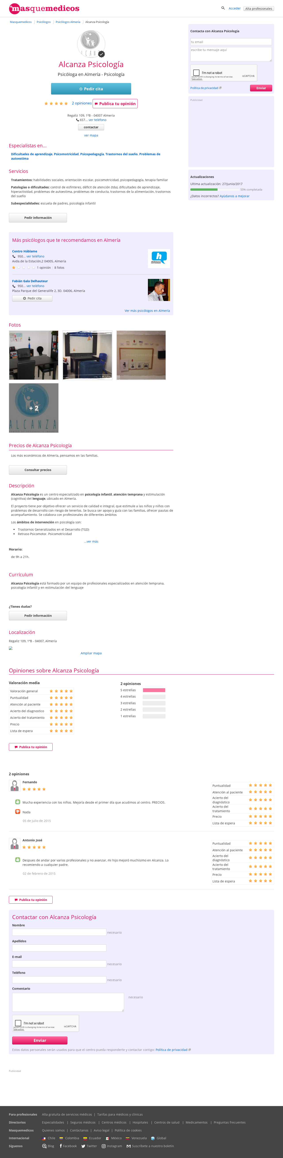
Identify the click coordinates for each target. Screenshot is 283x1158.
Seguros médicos (83, 1122)
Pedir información (38, 218)
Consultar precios (38, 470)
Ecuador (95, 1138)
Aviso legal (101, 1130)
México (116, 1138)
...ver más (91, 541)
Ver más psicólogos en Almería (147, 310)
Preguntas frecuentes (230, 1122)
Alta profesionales (258, 8)
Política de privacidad (204, 88)
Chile (51, 1138)
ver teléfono (97, 120)
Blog (51, 1146)
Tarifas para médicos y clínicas (120, 1114)
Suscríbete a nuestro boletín (153, 1146)
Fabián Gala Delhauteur (30, 281)
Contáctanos (79, 1130)
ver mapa (91, 135)
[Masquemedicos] (44, 13)
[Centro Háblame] (159, 267)
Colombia (72, 1138)
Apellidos (19, 941)
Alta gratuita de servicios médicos (67, 1114)
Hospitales (140, 1122)
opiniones (82, 103)
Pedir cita (93, 88)
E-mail (17, 957)
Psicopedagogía (92, 154)
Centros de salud (167, 1122)
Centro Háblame (24, 251)
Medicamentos (197, 1122)
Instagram (114, 1146)
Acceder (235, 8)
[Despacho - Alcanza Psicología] (34, 355)
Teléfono (18, 973)
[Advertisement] (231, 134)
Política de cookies (128, 1130)
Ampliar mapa (91, 653)
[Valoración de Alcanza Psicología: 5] (58, 103)
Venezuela (139, 1138)
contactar (91, 127)
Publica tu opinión (117, 103)
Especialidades (53, 1122)
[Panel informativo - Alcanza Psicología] (141, 355)
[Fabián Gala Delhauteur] (159, 300)
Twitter (92, 1146)
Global (161, 1138)
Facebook (70, 1146)
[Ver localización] (91, 648)
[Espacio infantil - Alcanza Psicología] (87, 355)
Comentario (21, 988)
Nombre (18, 925)
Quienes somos (53, 1130)
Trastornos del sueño (121, 154)
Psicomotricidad (66, 154)
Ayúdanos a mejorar (235, 196)
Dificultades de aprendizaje (31, 154)
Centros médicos (114, 1122)
